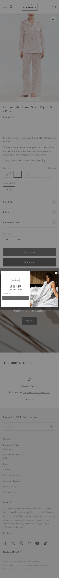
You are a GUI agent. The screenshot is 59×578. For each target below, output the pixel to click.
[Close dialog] (56, 273)
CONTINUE (15, 297)
